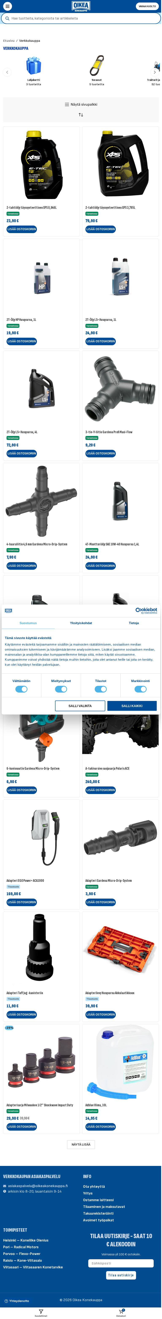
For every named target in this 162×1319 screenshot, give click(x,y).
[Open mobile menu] (7, 6)
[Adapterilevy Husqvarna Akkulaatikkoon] (120, 950)
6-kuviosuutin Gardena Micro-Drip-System (33, 768)
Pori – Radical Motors (21, 1247)
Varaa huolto (147, 6)
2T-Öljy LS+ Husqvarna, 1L (100, 320)
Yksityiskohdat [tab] (81, 623)
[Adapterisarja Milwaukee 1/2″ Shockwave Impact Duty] (41, 1062)
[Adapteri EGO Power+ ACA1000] (41, 838)
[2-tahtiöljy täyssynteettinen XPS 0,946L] (41, 165)
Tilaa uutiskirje (121, 1275)
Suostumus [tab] (28, 623)
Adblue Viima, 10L (96, 1105)
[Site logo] (81, 6)
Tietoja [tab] (134, 623)
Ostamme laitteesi (98, 1200)
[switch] (61, 688)
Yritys (88, 1193)
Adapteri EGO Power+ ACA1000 (25, 880)
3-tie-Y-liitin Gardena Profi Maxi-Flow (108, 432)
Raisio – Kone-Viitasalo (22, 1260)
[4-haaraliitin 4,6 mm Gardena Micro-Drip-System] (41, 501)
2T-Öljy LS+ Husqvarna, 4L (22, 432)
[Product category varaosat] (96, 72)
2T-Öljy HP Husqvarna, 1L (21, 320)
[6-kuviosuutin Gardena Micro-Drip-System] (41, 726)
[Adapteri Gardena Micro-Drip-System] (120, 838)
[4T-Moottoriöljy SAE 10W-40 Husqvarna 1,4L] (120, 501)
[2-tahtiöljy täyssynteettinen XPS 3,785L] (120, 165)
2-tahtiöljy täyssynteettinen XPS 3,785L (110, 207)
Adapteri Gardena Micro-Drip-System (108, 880)
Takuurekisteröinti (98, 1213)
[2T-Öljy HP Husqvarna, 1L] (41, 277)
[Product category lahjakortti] (33, 72)
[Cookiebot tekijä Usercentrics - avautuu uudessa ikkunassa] (138, 611)
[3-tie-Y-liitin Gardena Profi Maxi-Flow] (120, 389)
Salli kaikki (132, 706)
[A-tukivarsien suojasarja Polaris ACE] (120, 726)
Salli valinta (80, 706)
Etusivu (9, 41)
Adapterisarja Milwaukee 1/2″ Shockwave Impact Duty (40, 1105)
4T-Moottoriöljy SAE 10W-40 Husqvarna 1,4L (112, 544)
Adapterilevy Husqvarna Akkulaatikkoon (109, 993)
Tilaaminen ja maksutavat (104, 1207)
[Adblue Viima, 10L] (120, 1062)
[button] (7, 72)
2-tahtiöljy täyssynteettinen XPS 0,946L (32, 207)
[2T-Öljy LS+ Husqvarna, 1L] (120, 277)
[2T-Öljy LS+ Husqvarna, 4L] (41, 389)
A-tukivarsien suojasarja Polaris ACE (107, 768)
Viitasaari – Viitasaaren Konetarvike (33, 1267)
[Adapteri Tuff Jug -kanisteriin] (41, 950)
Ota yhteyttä (94, 1186)
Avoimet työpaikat (98, 1220)
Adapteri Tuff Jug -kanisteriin (25, 993)
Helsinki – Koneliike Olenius (26, 1240)
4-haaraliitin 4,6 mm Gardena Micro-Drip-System (37, 544)
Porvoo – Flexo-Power (21, 1254)
